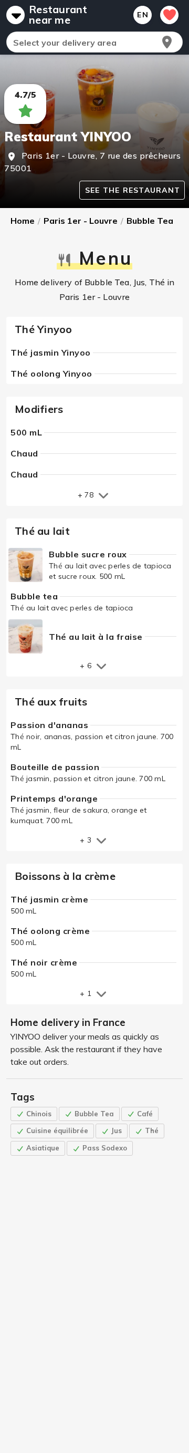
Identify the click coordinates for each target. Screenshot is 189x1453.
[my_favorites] (169, 15)
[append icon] (167, 42)
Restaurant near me (58, 14)
